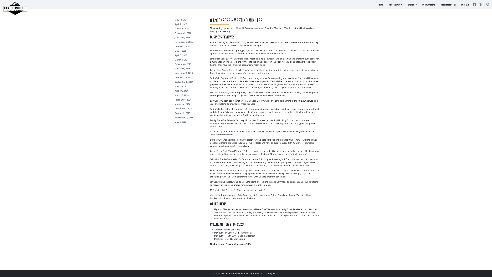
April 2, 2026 (181, 24)
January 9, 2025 (182, 68)
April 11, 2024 (181, 90)
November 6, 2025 (184, 42)
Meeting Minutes (448, 4)
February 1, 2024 (183, 99)
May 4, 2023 (180, 122)
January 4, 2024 (182, 104)
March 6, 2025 (182, 59)
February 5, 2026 (183, 33)
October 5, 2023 (182, 113)
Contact (465, 4)
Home (382, 4)
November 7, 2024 (184, 73)
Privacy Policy (272, 273)
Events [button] (411, 4)
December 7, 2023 (183, 108)
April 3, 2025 (181, 55)
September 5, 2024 (184, 82)
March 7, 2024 (182, 95)
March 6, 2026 (182, 28)
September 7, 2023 (184, 117)
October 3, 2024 (182, 77)
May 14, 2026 (181, 19)
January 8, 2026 (182, 37)
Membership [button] (394, 4)
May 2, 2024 (180, 86)
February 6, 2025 (183, 64)
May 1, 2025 (180, 51)
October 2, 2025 (182, 46)
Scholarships (428, 4)
